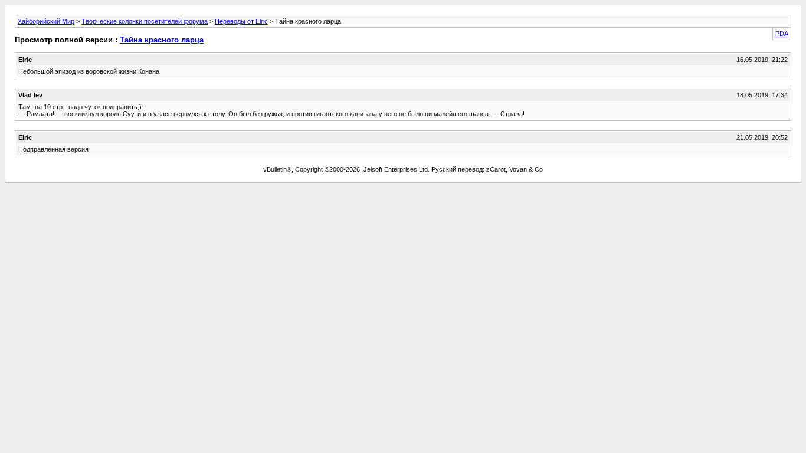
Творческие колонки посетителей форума (144, 21)
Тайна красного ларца (162, 39)
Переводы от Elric (241, 21)
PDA (781, 33)
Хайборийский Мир (46, 21)
